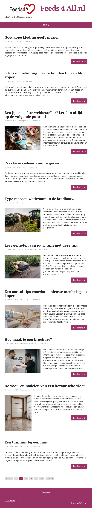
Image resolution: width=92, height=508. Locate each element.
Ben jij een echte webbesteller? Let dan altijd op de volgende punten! (43, 114)
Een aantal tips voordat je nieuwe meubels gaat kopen (46, 293)
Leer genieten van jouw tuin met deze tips (41, 245)
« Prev (9, 478)
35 (42, 478)
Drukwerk (23, 344)
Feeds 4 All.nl (62, 8)
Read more (78, 61)
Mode (19, 41)
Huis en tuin (21, 167)
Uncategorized (23, 121)
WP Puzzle (83, 503)
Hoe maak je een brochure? (28, 339)
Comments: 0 (27, 41)
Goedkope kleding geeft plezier (32, 37)
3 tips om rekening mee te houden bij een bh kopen (43, 75)
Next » (50, 478)
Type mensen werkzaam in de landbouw (39, 198)
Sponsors (46, 492)
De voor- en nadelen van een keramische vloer (45, 385)
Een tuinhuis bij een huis (26, 442)
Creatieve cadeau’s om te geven (32, 163)
